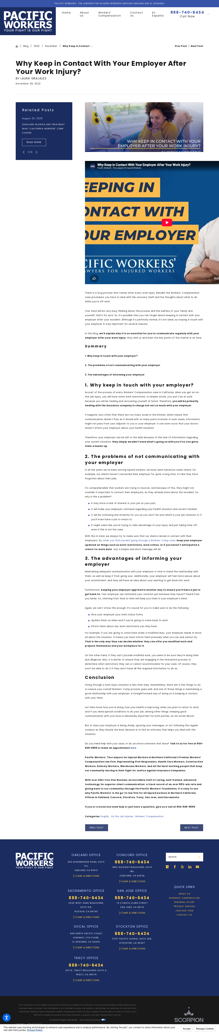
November (51, 46)
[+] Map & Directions (86, 876)
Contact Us (184, 914)
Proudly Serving (184, 906)
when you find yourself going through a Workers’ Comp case (139, 540)
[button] (7, 1018)
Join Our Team (184, 910)
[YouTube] (197, 866)
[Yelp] (182, 866)
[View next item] (36, 152)
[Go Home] (18, 46)
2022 (37, 46)
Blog (26, 46)
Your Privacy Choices (90, 1020)
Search (172, 856)
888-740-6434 (187, 12)
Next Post (192, 827)
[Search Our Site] (208, 14)
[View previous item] (23, 152)
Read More (34, 142)
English (105, 816)
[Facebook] (174, 866)
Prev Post (96, 827)
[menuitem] (68, 13)
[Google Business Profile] (167, 866)
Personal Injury (184, 902)
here (133, 747)
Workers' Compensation (149, 816)
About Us (184, 893)
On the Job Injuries (122, 816)
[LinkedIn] (189, 866)
